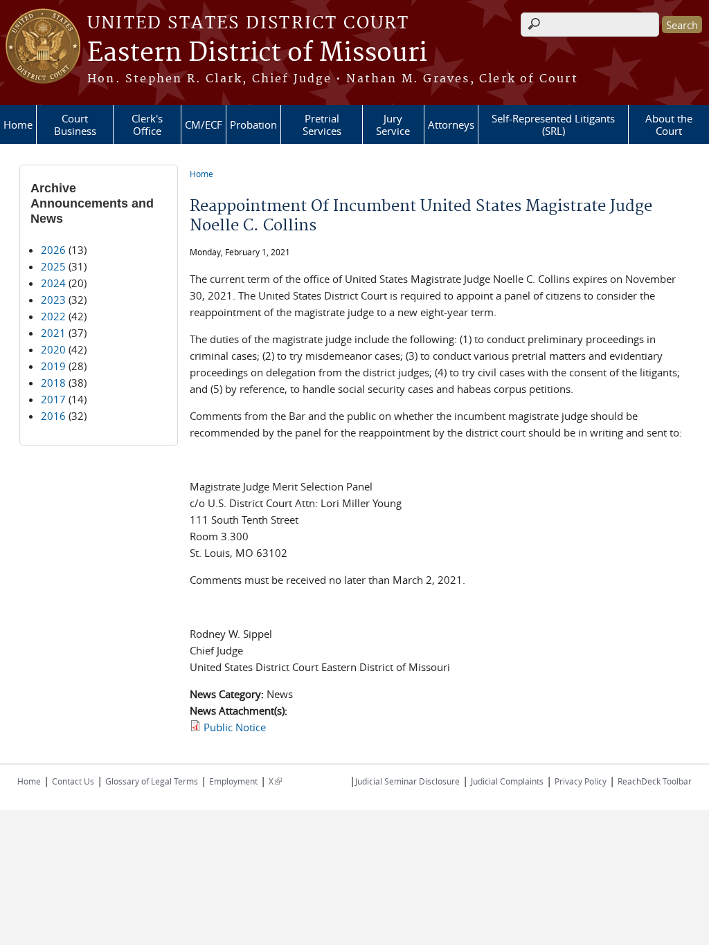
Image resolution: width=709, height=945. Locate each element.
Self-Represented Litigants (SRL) (553, 124)
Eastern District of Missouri (257, 53)
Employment (233, 781)
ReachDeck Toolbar (655, 781)
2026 (53, 250)
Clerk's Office (147, 124)
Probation (253, 124)
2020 (53, 349)
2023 (53, 299)
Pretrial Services (322, 124)
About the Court (668, 124)
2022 (53, 316)
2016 (53, 416)
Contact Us (73, 781)
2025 (53, 266)
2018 (53, 382)
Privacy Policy (581, 781)
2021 (53, 333)
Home (18, 124)
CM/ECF (203, 124)
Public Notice (235, 727)
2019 (53, 366)
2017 (53, 399)
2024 (53, 283)
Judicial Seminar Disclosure (407, 781)
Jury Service (393, 124)
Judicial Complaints (507, 781)
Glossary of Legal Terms (151, 781)
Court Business (75, 124)
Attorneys (451, 124)
